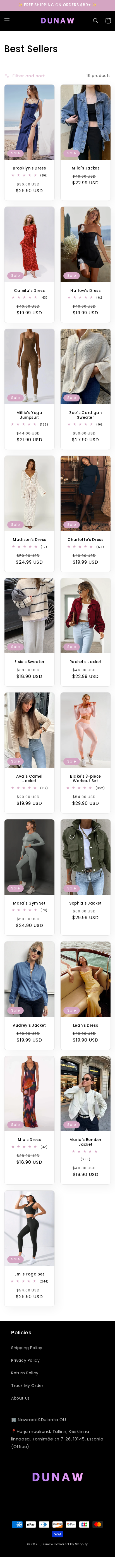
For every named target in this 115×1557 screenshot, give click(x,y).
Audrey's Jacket (29, 1025)
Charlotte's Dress (85, 540)
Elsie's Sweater (30, 662)
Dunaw (47, 1544)
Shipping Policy (26, 1348)
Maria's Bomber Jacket (85, 1142)
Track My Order (27, 1385)
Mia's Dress (29, 1140)
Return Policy (25, 1373)
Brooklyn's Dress (29, 168)
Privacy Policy (25, 1360)
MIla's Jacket (85, 168)
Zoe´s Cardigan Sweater (85, 415)
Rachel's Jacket (86, 662)
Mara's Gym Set (29, 903)
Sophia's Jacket (85, 903)
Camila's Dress (29, 291)
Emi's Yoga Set (29, 1274)
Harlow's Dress (85, 291)
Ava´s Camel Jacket (29, 779)
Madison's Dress (29, 540)
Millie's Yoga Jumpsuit (29, 415)
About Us (20, 1398)
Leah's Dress (85, 1025)
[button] (7, 21)
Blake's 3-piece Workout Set (85, 779)
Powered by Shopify (71, 1544)
